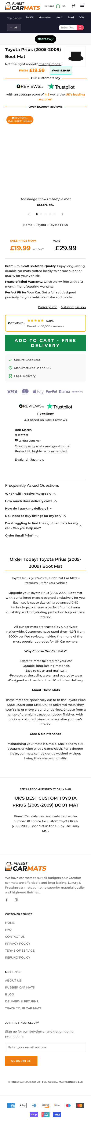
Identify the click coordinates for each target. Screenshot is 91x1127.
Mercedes (45, 17)
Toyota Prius (58, 225)
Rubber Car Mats (20, 987)
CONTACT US (15, 937)
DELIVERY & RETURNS (21, 1001)
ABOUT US (13, 980)
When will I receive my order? (28, 494)
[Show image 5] (54, 214)
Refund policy (17, 957)
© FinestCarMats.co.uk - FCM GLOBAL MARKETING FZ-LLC (45, 1081)
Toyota (41, 225)
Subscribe (21, 1060)
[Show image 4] (50, 214)
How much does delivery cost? (28, 501)
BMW (29, 17)
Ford (71, 17)
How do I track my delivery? (26, 508)
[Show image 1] (37, 214)
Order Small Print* (19, 535)
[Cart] (73, 6)
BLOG (9, 994)
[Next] (62, 214)
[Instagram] (16, 899)
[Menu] (82, 6)
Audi (59, 17)
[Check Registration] (80, 27)
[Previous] (28, 214)
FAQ (8, 930)
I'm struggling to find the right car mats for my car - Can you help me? (41, 525)
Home (28, 225)
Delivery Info (47, 307)
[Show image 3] (46, 214)
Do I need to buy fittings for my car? (33, 516)
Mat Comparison (73, 307)
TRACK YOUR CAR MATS (23, 1008)
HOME (10, 923)
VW (81, 17)
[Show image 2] (41, 214)
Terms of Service (19, 950)
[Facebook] (6, 899)
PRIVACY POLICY (17, 943)
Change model (50, 64)
